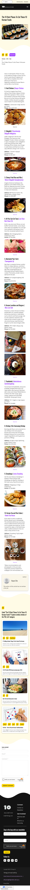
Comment (5, 759)
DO (3, 55)
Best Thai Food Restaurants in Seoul (10, 699)
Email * (4, 754)
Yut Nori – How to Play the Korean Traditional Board (13, 727)
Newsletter (26, 1)
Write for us (20, 821)
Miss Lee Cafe (9, 307)
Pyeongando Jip (9, 261)
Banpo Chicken (19, 88)
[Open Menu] (27, 7)
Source (15, 173)
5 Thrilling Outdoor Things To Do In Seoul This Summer (13, 641)
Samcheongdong (12, 382)
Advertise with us (20, 1)
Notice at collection (4, 888)
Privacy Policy (6, 883)
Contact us (20, 807)
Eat (6, 55)
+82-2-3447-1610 (8, 813)
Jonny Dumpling (18, 473)
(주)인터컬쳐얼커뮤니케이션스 (11, 880)
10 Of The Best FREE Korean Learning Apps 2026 (12, 670)
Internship (20, 823)
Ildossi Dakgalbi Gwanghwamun (14, 179)
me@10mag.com (8, 816)
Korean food (12, 55)
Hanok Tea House (10, 515)
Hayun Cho (14, 581)
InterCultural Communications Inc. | (13, 876)
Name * (4, 749)
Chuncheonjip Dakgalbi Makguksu (12, 132)
